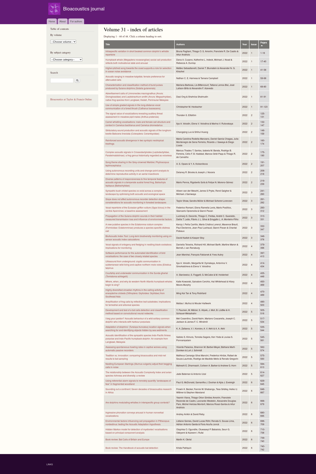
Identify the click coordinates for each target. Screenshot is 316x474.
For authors (76, 21)
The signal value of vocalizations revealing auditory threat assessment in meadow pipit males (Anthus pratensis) (134, 115)
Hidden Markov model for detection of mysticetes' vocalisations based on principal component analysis (137, 431)
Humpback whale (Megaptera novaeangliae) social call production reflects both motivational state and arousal (139, 61)
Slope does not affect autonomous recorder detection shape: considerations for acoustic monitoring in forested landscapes (136, 200)
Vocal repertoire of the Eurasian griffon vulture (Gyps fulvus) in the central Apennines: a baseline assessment (138, 209)
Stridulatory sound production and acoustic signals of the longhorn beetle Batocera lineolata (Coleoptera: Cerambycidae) (138, 132)
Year (244, 44)
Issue (254, 44)
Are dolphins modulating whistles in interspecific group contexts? (138, 402)
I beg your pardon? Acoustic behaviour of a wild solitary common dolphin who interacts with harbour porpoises (138, 320)
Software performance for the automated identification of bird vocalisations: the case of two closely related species (135, 254)
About (62, 21)
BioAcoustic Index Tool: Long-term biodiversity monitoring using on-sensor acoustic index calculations (139, 237)
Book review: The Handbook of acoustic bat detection (132, 447)
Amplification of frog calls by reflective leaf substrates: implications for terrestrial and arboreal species (138, 303)
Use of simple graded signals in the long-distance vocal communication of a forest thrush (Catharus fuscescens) (133, 106)
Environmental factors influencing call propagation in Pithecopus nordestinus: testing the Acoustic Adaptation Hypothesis (137, 422)
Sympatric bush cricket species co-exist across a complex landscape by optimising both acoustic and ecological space (135, 192)
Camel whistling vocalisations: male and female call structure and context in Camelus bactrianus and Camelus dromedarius (138, 123)
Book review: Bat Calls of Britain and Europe (127, 439)
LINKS (49, 464)
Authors (180, 44)
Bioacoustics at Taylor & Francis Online (71, 99)
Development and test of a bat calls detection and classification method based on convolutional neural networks (137, 311)
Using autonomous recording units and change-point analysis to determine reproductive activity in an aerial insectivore (137, 172)
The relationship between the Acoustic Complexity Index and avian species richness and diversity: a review (139, 374)
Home (52, 21)
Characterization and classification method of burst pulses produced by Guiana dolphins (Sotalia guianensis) (134, 86)
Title (108, 44)
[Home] (54, 9)
